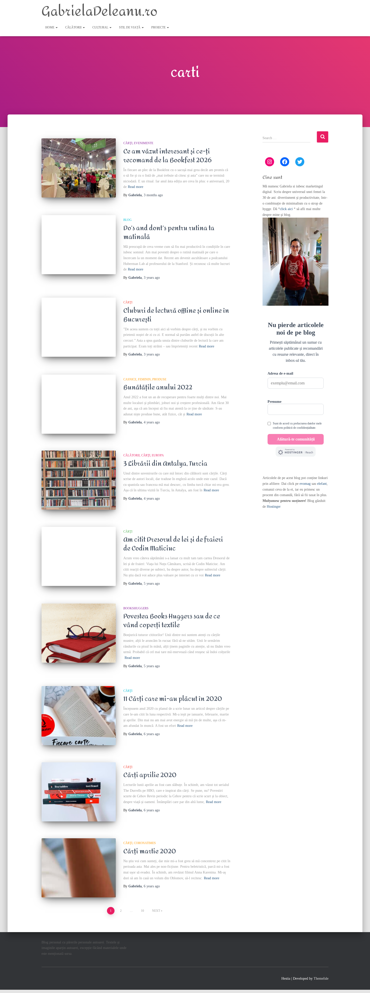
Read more (135, 187)
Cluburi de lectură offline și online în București (176, 315)
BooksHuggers (136, 608)
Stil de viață (130, 27)
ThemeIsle (321, 978)
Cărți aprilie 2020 (149, 775)
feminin (144, 379)
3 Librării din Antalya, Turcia (165, 464)
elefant (322, 484)
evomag (305, 484)
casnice (129, 379)
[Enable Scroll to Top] (360, 983)
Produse (159, 379)
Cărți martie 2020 (149, 851)
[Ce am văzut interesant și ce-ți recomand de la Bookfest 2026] (79, 167)
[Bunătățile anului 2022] (79, 404)
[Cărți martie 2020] (79, 867)
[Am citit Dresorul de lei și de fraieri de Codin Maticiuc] (79, 556)
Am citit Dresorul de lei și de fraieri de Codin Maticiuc (173, 544)
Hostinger (274, 506)
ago (153, 195)
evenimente (143, 143)
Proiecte (158, 27)
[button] (56, 27)
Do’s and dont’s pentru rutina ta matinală (168, 232)
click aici (287, 209)
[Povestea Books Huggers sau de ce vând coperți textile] (79, 633)
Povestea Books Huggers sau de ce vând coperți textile (171, 620)
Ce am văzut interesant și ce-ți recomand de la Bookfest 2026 (167, 155)
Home (50, 27)
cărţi (127, 143)
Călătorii (73, 27)
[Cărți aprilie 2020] (79, 791)
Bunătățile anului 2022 (157, 387)
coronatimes (145, 843)
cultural (100, 27)
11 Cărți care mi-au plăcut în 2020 (172, 699)
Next (156, 910)
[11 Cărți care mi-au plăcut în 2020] (79, 715)
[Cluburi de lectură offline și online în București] (79, 327)
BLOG (127, 220)
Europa (158, 455)
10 (142, 910)
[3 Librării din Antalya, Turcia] (79, 480)
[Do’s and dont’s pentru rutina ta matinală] (79, 244)
